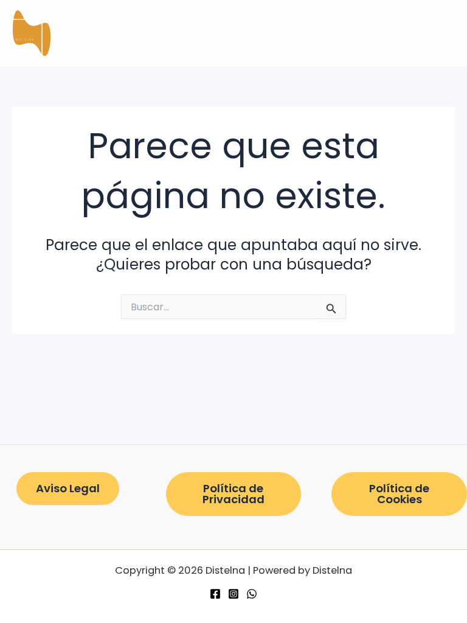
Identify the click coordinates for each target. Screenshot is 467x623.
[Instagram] (233, 593)
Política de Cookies (399, 494)
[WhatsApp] (251, 593)
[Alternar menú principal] (441, 33)
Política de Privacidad (233, 494)
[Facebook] (215, 593)
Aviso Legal (68, 488)
